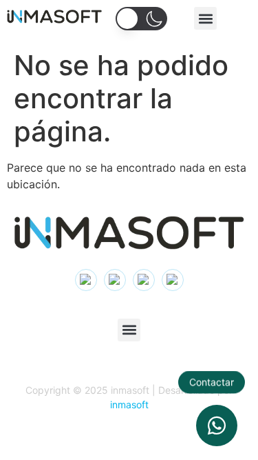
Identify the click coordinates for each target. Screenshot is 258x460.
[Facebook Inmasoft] (173, 280)
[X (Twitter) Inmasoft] (144, 280)
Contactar (211, 382)
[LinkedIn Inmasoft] (115, 280)
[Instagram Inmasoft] (86, 280)
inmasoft (129, 404)
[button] (205, 18)
